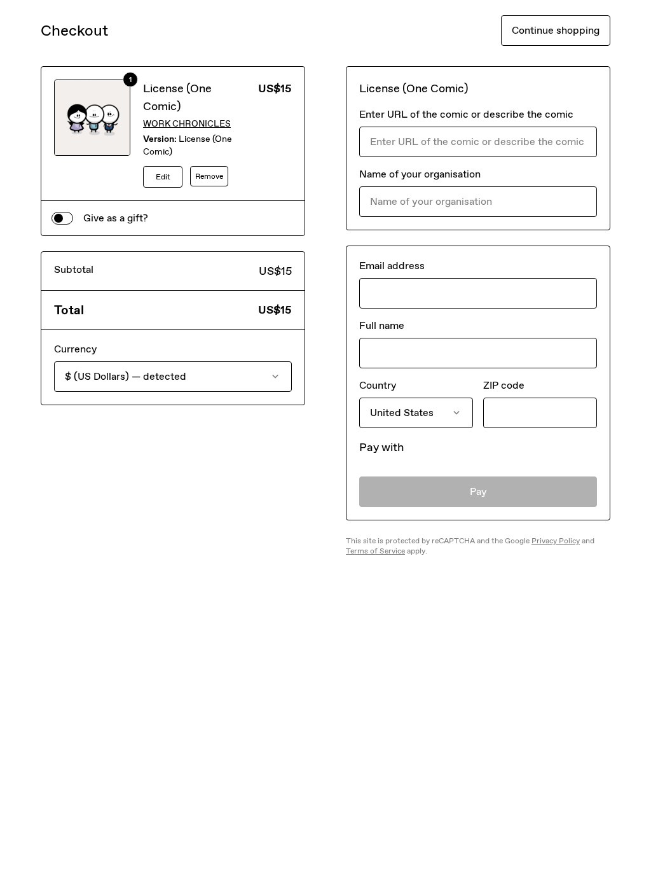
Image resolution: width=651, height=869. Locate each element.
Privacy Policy (555, 540)
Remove (209, 176)
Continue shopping (556, 30)
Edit (163, 176)
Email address (392, 266)
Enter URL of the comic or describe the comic (466, 114)
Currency (75, 349)
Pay (478, 491)
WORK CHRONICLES (187, 123)
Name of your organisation (420, 174)
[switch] (62, 218)
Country (377, 385)
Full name (381, 325)
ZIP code (503, 385)
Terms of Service (375, 550)
